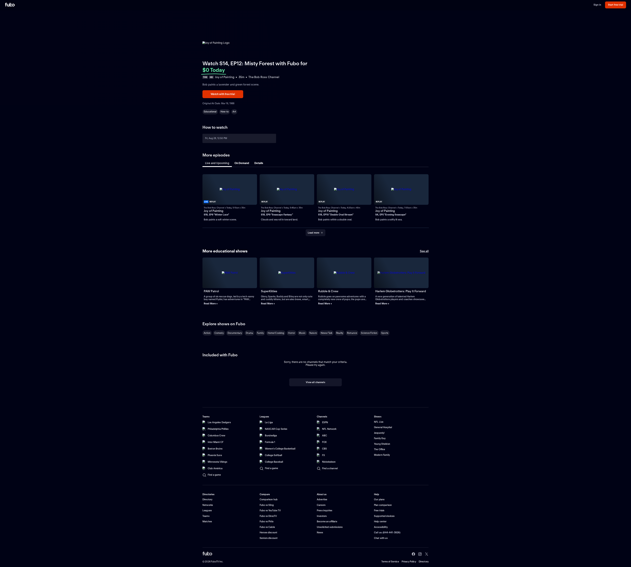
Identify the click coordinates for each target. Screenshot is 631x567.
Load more (313, 232)
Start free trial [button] (615, 4)
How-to (225, 111)
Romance (352, 333)
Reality (339, 333)
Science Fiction (369, 333)
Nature (313, 333)
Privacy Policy (409, 561)
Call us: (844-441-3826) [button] (387, 532)
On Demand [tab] (241, 163)
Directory (424, 561)
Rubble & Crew (328, 291)
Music (302, 333)
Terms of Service (390, 561)
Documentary (235, 333)
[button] (230, 304)
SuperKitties (269, 291)
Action (207, 333)
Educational (210, 111)
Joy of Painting (213, 211)
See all (424, 251)
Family (260, 333)
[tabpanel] (315, 203)
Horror (291, 333)
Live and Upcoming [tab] (217, 163)
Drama (249, 333)
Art (234, 111)
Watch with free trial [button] (223, 94)
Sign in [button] (597, 4)
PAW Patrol (211, 291)
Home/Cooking (276, 333)
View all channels (315, 382)
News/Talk (326, 333)
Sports (384, 333)
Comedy (219, 333)
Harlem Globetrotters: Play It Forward (400, 291)
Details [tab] (258, 163)
